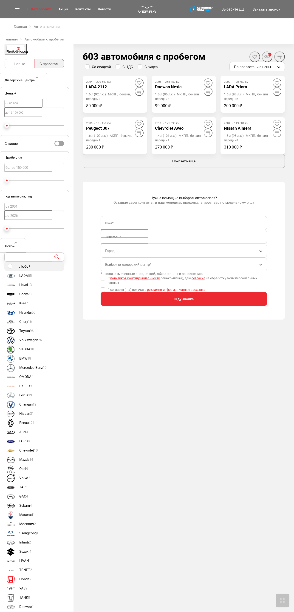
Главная (11, 39)
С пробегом (49, 63)
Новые (19, 63)
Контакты (83, 9)
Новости (104, 9)
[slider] (6, 125)
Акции (63, 9)
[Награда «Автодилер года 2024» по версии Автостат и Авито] (201, 9)
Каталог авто (41, 9)
